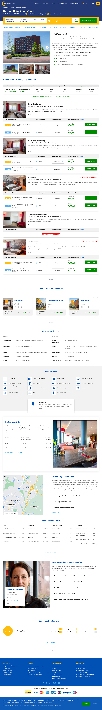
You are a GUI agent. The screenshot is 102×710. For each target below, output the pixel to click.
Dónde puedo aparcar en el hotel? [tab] (64, 508)
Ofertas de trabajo (57, 674)
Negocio (45, 3)
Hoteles (37, 3)
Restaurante (53, 27)
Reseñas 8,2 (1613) (93, 27)
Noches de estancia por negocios (36, 666)
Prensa (54, 672)
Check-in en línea (7, 670)
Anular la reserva (7, 672)
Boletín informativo (57, 670)
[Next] (47, 47)
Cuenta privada (7, 674)
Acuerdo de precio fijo (33, 668)
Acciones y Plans (62, 3)
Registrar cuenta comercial (35, 674)
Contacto (82, 27)
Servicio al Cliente (74, 3)
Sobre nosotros (56, 666)
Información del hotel (29, 27)
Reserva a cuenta (32, 670)
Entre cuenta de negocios (34, 672)
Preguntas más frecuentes (10, 666)
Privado (53, 21)
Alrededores (73, 27)
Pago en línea (6, 668)
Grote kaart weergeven (11, 513)
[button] (98, 3)
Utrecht (83, 49)
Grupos (54, 3)
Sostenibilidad (56, 676)
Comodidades (42, 27)
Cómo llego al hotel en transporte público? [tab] (67, 496)
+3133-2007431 (32, 14)
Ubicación (63, 27)
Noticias (54, 668)
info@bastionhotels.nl (83, 670)
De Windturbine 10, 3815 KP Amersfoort (15, 14)
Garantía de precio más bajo (59, 678)
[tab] (75, 575)
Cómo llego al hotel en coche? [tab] (63, 502)
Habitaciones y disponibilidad (12, 27)
